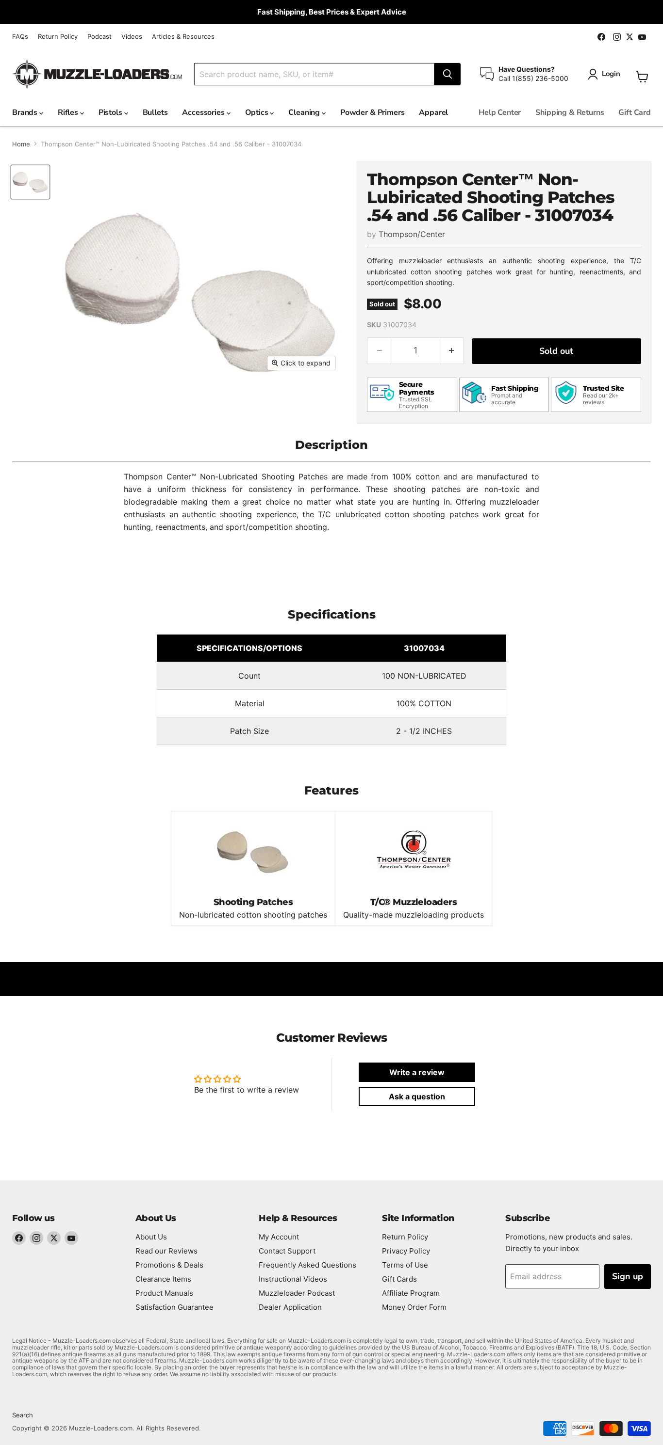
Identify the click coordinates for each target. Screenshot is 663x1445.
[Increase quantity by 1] (451, 350)
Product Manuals (164, 1293)
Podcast (99, 36)
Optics (257, 112)
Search (22, 1415)
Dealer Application (290, 1307)
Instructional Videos (293, 1279)
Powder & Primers (372, 112)
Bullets (155, 112)
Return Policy (58, 36)
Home (21, 144)
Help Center (500, 112)
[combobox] (314, 74)
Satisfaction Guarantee (174, 1307)
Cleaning (305, 112)
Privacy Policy (406, 1250)
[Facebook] (19, 1238)
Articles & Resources (183, 36)
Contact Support (287, 1250)
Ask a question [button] (417, 1096)
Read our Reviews (166, 1250)
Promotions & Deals (169, 1265)
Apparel (433, 112)
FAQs (20, 36)
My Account (279, 1236)
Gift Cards (399, 1279)
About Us (151, 1236)
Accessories (204, 112)
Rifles (69, 112)
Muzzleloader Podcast (297, 1293)
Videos (131, 36)
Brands (25, 112)
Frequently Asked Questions (307, 1265)
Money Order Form (414, 1307)
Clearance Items (163, 1279)
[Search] (447, 74)
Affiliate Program (411, 1293)
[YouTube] (71, 1238)
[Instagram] (36, 1238)
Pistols (111, 112)
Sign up (627, 1276)
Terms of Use (405, 1265)
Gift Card (634, 112)
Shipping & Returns (569, 112)
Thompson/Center (412, 234)
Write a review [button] (417, 1072)
